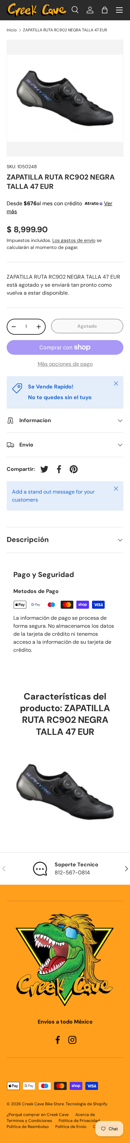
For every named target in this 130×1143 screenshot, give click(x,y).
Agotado (87, 326)
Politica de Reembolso (28, 1126)
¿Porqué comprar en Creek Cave (38, 1114)
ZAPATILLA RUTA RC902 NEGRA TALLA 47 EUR (65, 30)
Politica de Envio (70, 1126)
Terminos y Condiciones (29, 1120)
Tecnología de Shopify (86, 1104)
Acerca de (85, 1114)
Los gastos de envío (73, 240)
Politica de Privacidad (79, 1120)
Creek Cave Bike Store (43, 1104)
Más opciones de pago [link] (65, 363)
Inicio (12, 30)
